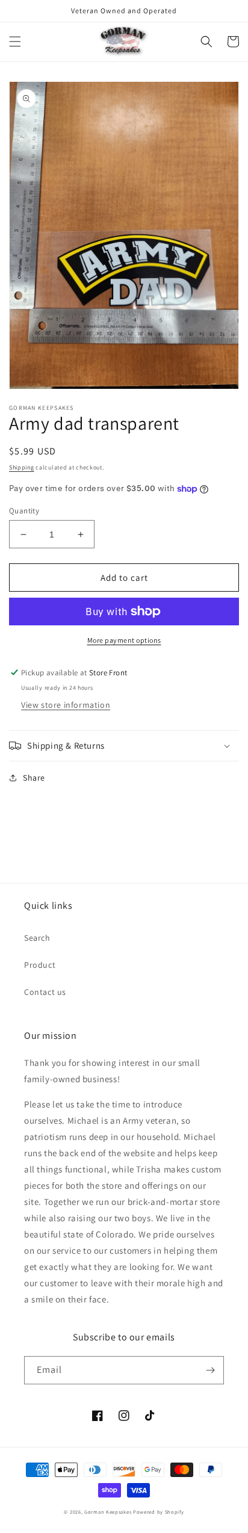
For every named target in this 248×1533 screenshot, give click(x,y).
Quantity (24, 511)
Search (37, 937)
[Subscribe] (210, 1370)
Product (39, 964)
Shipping (21, 467)
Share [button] (34, 777)
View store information (65, 704)
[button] (15, 41)
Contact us (45, 991)
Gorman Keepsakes (107, 1511)
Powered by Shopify (158, 1511)
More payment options (124, 640)
